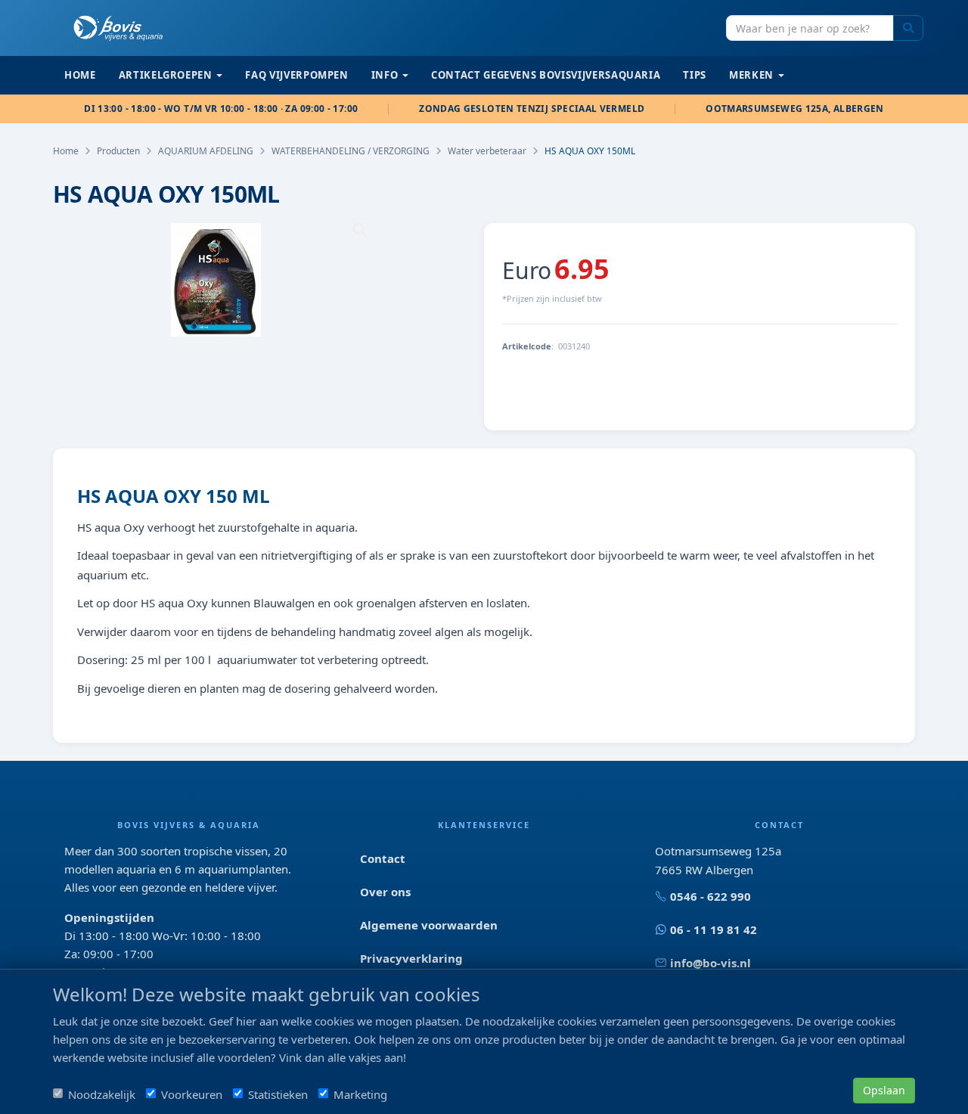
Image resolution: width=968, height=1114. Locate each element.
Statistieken (278, 1094)
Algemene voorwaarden (429, 924)
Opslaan (884, 1090)
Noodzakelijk (101, 1094)
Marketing (360, 1094)
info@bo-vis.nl (710, 962)
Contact (382, 858)
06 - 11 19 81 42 (713, 929)
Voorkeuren (191, 1094)
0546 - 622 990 (710, 896)
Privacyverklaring (411, 958)
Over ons (385, 891)
